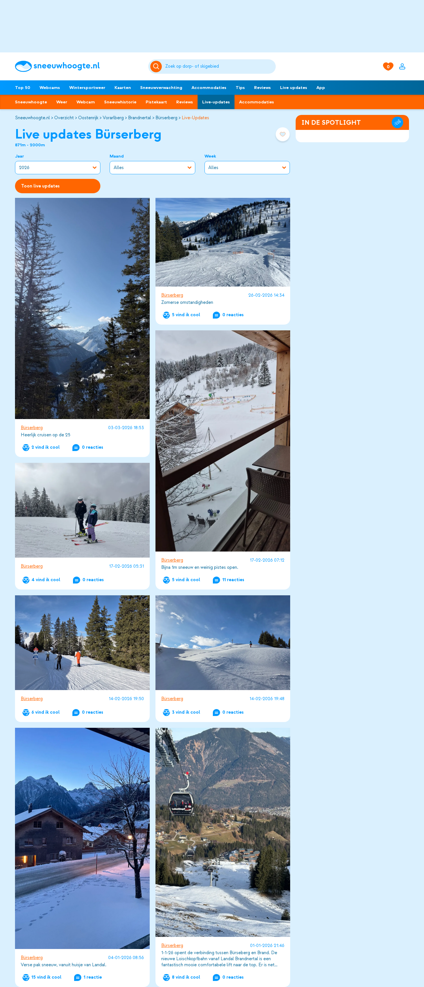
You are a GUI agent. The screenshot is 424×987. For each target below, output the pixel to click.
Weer (61, 102)
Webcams (50, 87)
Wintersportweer (87, 87)
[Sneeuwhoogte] (78, 66)
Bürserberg (166, 118)
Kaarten (123, 87)
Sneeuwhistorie (120, 102)
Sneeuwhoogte (31, 102)
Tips (240, 87)
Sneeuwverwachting (161, 87)
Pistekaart (156, 102)
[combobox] (219, 66)
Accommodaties (209, 87)
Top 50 (22, 87)
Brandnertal (139, 118)
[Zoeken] (219, 66)
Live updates (293, 87)
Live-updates (216, 102)
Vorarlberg (113, 118)
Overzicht (64, 118)
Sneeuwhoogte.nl (32, 118)
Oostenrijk (88, 118)
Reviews (262, 87)
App (320, 87)
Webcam (85, 102)
